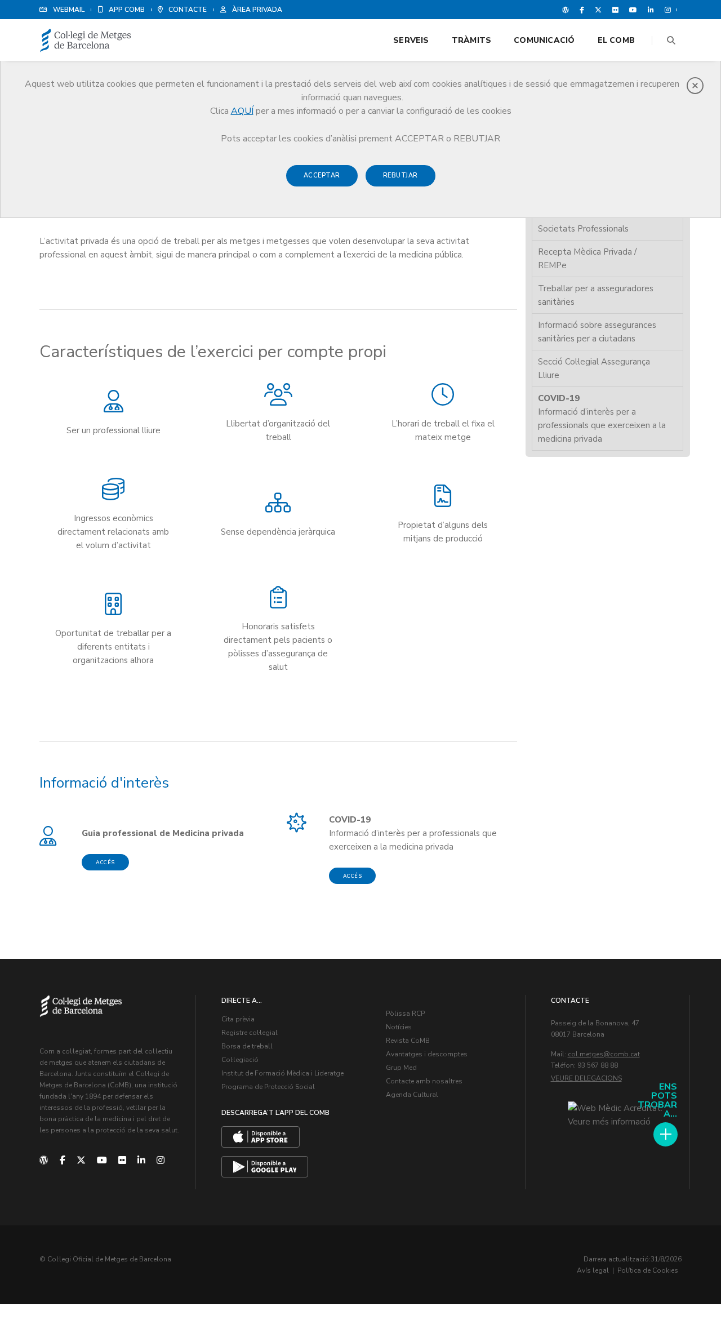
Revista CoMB (408, 1040)
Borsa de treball (247, 1046)
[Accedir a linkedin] (650, 9)
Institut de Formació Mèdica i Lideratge (282, 1073)
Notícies (399, 1027)
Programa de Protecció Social (268, 1086)
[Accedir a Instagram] (665, 9)
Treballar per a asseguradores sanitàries (595, 295)
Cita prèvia (238, 1019)
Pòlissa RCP (405, 1013)
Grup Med (401, 1067)
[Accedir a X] (598, 9)
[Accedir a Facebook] (582, 9)
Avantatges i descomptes (427, 1054)
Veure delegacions (586, 1078)
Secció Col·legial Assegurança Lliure (594, 368)
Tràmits (471, 40)
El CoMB (616, 40)
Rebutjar (400, 175)
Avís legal (593, 1270)
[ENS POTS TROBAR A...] (665, 1134)
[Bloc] (565, 9)
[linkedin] (141, 1160)
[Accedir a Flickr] (615, 9)
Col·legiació (240, 1059)
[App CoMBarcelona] (260, 1137)
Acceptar (322, 175)
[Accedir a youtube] (633, 9)
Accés (105, 862)
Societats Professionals (583, 228)
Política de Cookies (647, 1270)
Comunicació (544, 40)
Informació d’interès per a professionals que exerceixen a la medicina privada (602, 419)
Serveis (411, 40)
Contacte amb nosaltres (424, 1081)
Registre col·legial (249, 1032)
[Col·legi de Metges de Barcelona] (85, 41)
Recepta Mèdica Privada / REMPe (587, 258)
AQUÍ (242, 111)
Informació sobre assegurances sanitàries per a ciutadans (597, 331)
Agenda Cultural (412, 1094)
